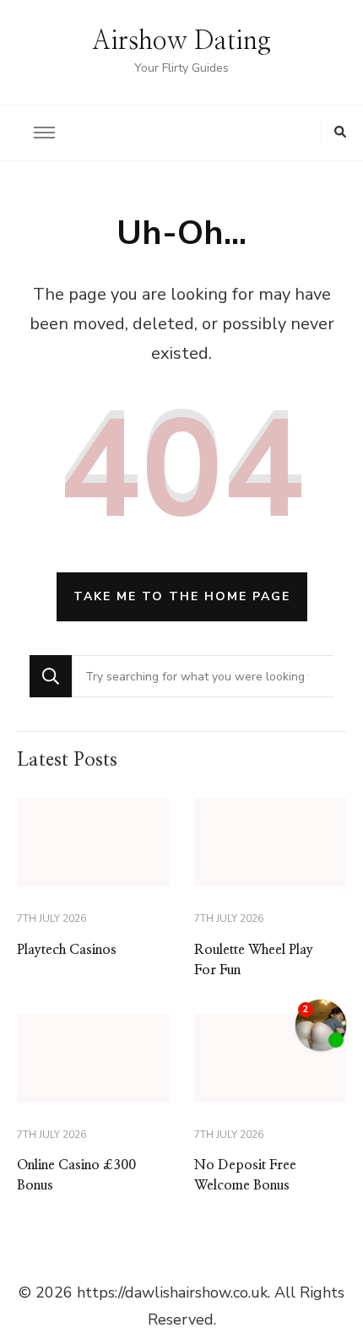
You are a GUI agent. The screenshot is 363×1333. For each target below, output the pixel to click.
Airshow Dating (181, 41)
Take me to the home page (181, 596)
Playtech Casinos (66, 949)
